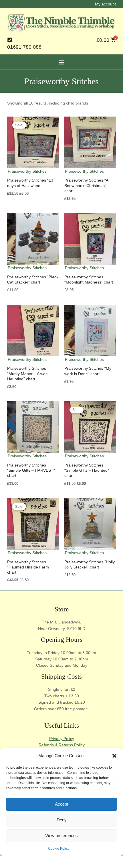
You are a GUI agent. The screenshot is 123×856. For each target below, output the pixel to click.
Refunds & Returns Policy (62, 745)
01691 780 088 (24, 47)
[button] (114, 756)
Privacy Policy (61, 738)
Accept (61, 804)
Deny (62, 819)
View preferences (61, 835)
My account (105, 4)
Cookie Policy (59, 849)
